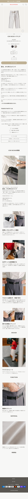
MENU (13, 478)
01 (12, 52)
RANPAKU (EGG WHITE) (15, 46)
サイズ (14, 50)
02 (15, 52)
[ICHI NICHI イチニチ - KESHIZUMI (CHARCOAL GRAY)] (5, 472)
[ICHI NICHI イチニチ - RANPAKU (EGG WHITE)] (6, 472)
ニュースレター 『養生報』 (13, 484)
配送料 (9, 41)
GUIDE (13, 481)
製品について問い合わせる (14, 141)
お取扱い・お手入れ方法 (14, 138)
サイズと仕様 (14, 136)
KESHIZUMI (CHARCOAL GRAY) (12, 46)
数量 (14, 56)
